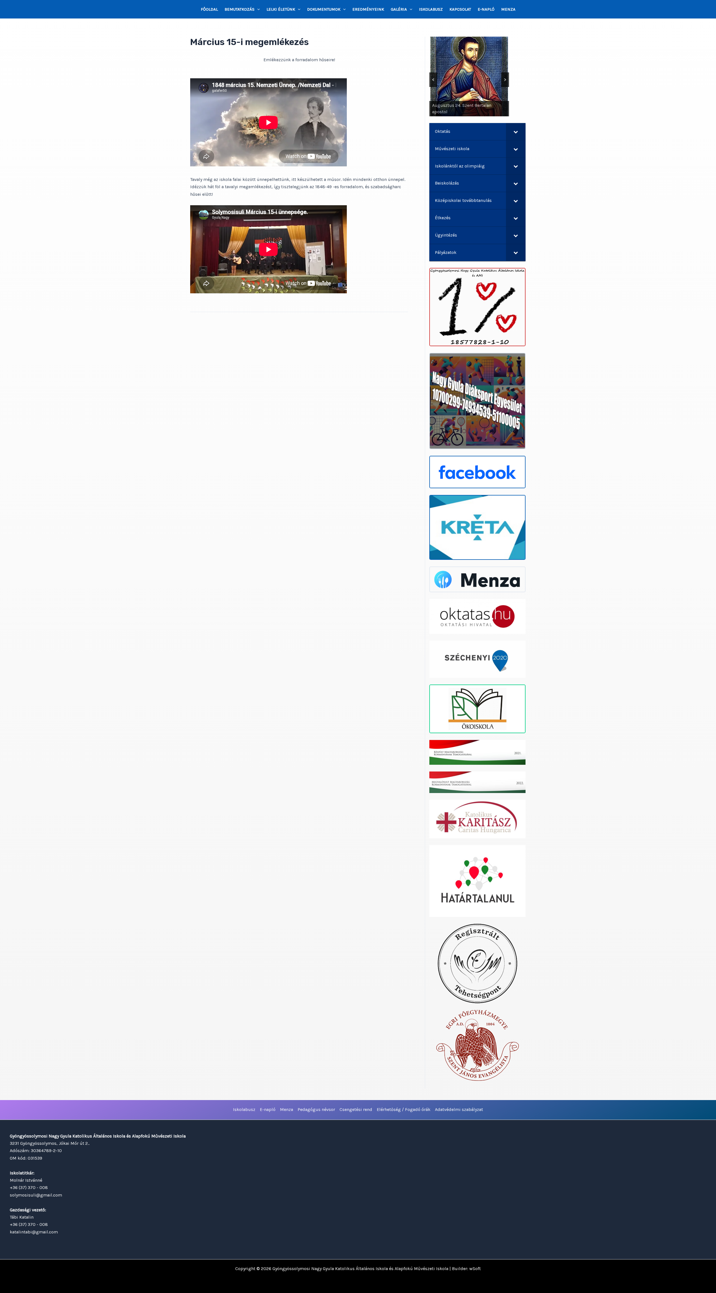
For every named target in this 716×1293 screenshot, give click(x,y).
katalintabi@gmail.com (34, 1232)
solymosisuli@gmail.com (36, 1195)
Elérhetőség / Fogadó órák (403, 1109)
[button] (257, 9)
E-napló (486, 9)
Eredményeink (368, 9)
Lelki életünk (281, 9)
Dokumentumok (323, 9)
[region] (469, 76)
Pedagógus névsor (316, 1109)
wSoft (475, 1268)
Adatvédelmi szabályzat (459, 1109)
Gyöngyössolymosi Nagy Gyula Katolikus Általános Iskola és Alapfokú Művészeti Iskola (360, 1268)
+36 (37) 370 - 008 (29, 1187)
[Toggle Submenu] (516, 131)
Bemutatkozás (240, 9)
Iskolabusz (431, 9)
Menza (508, 9)
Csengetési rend (356, 1109)
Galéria (399, 9)
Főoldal (209, 9)
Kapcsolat (460, 9)
